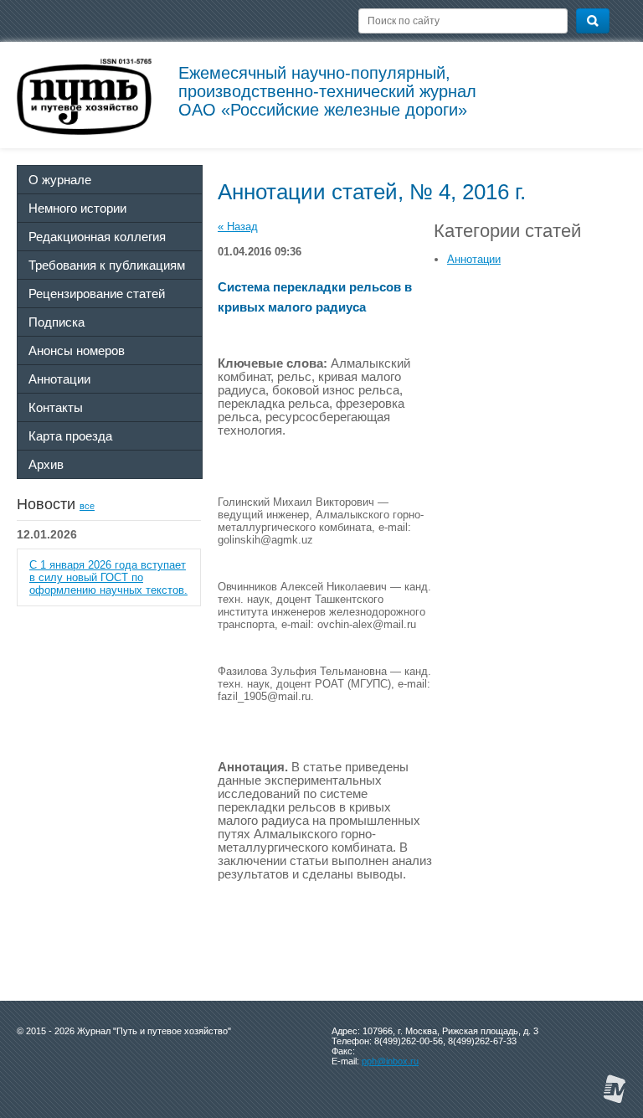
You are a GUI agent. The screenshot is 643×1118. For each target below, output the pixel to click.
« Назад (238, 226)
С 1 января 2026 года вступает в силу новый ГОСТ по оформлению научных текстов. (108, 577)
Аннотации (474, 259)
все (87, 506)
